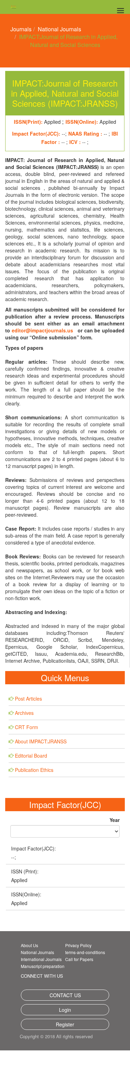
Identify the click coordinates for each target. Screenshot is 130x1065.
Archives (24, 712)
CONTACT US (65, 995)
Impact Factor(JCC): (33, 848)
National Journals (59, 29)
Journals (21, 29)
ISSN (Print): (24, 871)
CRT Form (26, 727)
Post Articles (28, 698)
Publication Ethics (34, 769)
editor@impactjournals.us (42, 330)
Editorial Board (31, 755)
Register (65, 1024)
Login (65, 1009)
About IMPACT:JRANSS (41, 741)
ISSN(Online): (26, 894)
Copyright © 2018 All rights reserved (53, 1041)
